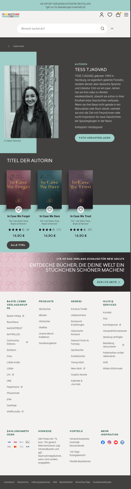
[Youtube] (116, 442)
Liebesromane (78, 315)
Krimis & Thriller (79, 309)
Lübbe (10, 368)
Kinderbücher (78, 356)
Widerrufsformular (113, 368)
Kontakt (107, 312)
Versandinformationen (115, 331)
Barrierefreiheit (66, 482)
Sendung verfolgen (113, 337)
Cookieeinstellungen (102, 482)
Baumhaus (12, 322)
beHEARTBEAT (14, 328)
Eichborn (11, 350)
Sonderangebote (47, 343)
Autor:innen (18, 46)
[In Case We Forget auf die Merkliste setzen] (18, 189)
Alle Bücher (45, 309)
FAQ (105, 318)
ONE (9, 380)
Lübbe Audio (13, 362)
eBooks (43, 315)
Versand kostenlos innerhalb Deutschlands (79, 442)
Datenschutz (23, 482)
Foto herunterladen (94, 138)
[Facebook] (103, 442)
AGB (105, 362)
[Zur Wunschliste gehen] (110, 14)
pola (9, 399)
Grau (9, 356)
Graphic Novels (79, 374)
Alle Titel (18, 245)
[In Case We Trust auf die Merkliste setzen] (81, 189)
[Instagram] (109, 442)
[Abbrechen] (112, 28)
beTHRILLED (13, 334)
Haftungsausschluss (40, 482)
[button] (18, 203)
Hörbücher (44, 321)
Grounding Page (82, 482)
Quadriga (12, 405)
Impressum (9, 482)
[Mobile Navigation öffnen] (126, 14)
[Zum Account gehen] (101, 14)
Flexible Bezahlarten (80, 461)
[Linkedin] (122, 442)
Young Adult (77, 362)
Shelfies (43, 327)
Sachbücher (77, 350)
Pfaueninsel (13, 393)
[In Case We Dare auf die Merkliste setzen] (50, 189)
